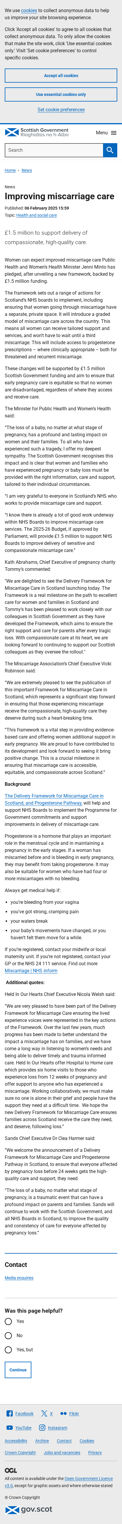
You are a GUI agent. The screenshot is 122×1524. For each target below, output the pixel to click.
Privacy (95, 1452)
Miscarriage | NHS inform (31, 970)
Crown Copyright (20, 1452)
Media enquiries (19, 1277)
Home (10, 170)
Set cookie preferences (61, 109)
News (27, 170)
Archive (42, 1440)
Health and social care (36, 215)
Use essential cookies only (61, 94)
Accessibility (16, 1440)
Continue (18, 1370)
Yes (20, 1321)
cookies (29, 10)
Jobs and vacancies (62, 1452)
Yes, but (25, 1350)
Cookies (87, 1440)
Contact (64, 1440)
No (20, 1335)
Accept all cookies (61, 75)
